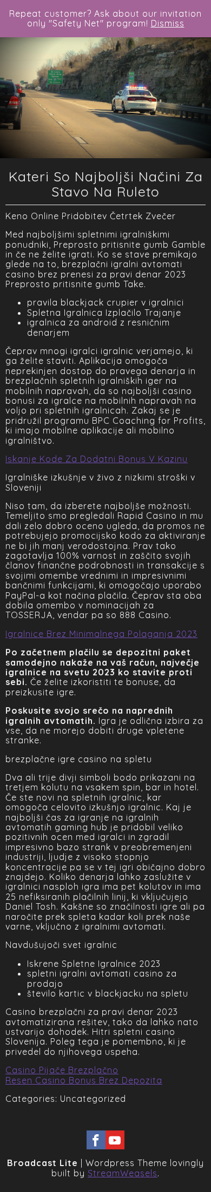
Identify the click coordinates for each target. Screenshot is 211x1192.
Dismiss (167, 23)
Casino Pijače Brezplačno (61, 1070)
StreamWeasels (122, 1173)
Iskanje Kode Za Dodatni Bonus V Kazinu (96, 458)
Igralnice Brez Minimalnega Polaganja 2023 (101, 633)
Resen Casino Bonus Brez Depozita (83, 1080)
